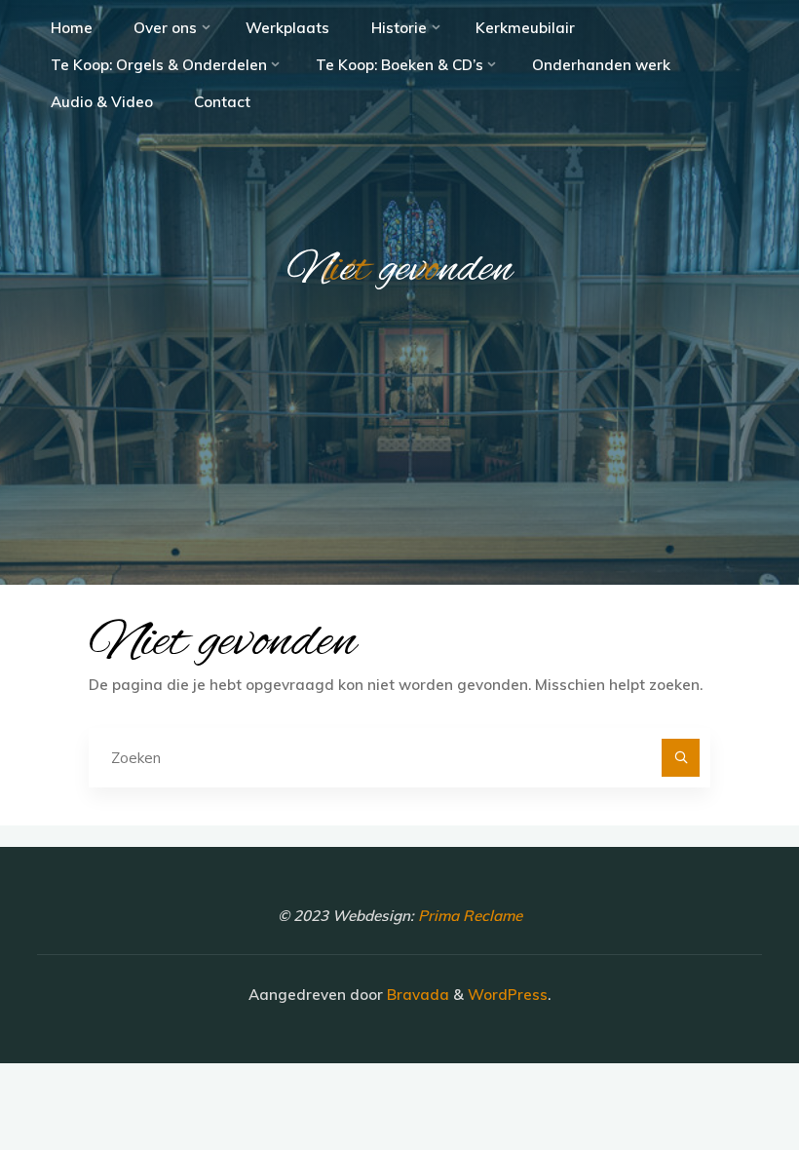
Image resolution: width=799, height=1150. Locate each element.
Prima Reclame (470, 915)
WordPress (508, 994)
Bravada (416, 994)
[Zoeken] (681, 758)
